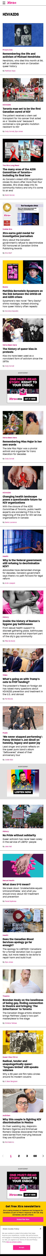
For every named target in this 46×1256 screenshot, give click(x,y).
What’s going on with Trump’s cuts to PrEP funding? (21, 680)
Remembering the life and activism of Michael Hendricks (21, 55)
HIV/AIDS (7, 105)
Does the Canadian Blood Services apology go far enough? (18, 942)
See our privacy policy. (14, 1242)
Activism (6, 1116)
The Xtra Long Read (11, 165)
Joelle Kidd (9, 760)
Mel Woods (9, 699)
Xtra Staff (8, 253)
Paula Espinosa (10, 901)
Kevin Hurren (10, 195)
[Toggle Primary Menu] (4, 3)
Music (5, 733)
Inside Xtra (7, 229)
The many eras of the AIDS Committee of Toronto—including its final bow (19, 172)
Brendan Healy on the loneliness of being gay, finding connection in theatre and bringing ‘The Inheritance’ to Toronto (23, 1005)
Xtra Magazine (13, 2)
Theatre (6, 996)
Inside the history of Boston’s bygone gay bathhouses (21, 623)
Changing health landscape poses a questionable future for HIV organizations (22, 499)
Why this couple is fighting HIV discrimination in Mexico (22, 1121)
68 (35, 1156)
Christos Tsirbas (11, 1023)
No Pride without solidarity (19, 835)
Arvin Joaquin (10, 583)
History (6, 617)
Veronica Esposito (11, 311)
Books (5, 287)
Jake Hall (8, 847)
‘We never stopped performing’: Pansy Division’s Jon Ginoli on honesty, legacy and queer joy (22, 739)
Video (5, 675)
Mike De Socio (10, 641)
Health (5, 556)
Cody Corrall (9, 131)
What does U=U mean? (16, 884)
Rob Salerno (9, 1142)
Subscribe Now (23, 1219)
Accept (21, 1247)
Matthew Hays (10, 71)
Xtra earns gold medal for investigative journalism (18, 235)
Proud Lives (8, 50)
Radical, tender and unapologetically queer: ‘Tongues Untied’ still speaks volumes (20, 1066)
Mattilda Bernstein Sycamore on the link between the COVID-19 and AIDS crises (23, 294)
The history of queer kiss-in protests (20, 350)
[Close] (40, 1228)
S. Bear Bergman (11, 1081)
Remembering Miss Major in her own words (22, 443)
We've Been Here (10, 345)
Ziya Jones (19, 131)
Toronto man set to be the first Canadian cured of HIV (22, 110)
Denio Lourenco (11, 522)
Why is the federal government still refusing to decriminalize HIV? (22, 563)
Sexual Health (8, 881)
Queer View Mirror (10, 1057)
